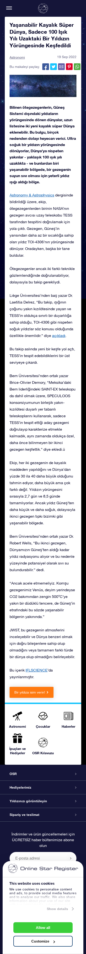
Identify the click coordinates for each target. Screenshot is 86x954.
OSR (13, 774)
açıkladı (58, 335)
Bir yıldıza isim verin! (29, 692)
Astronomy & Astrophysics (32, 195)
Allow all (43, 928)
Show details (57, 909)
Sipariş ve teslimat (24, 815)
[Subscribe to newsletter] (70, 858)
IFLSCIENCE (37, 670)
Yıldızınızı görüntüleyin (28, 801)
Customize (40, 941)
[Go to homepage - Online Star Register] (43, 8)
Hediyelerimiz (20, 787)
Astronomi (17, 57)
